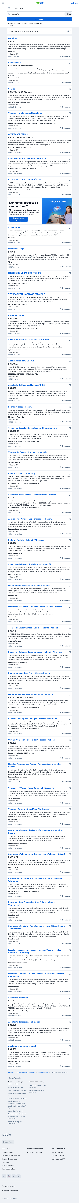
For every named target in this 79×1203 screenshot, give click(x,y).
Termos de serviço (8, 1186)
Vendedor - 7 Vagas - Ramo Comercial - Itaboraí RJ (31, 788)
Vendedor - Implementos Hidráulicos (25, 113)
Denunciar (66, 56)
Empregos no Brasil (9, 1169)
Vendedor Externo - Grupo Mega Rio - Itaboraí (28, 809)
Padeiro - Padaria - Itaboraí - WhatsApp (26, 540)
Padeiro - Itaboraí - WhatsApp (21, 473)
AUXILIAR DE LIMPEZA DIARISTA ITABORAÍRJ (28, 340)
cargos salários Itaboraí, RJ (17, 1090)
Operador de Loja (16, 249)
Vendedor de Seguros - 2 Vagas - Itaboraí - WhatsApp (32, 719)
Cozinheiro (13, 38)
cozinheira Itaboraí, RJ (15, 1087)
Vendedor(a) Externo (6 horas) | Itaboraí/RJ (27, 452)
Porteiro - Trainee (16, 315)
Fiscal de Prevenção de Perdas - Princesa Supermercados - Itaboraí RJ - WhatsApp (35, 951)
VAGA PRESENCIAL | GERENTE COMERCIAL (27, 158)
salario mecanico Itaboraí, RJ (17, 1098)
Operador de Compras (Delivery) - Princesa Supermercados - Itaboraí (35, 831)
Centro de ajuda (8, 1166)
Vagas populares (58, 1152)
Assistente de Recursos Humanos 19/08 (26, 385)
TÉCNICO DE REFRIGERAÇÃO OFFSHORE (26, 294)
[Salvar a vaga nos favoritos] (69, 38)
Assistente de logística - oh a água (24, 1022)
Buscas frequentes (15, 1078)
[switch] (69, 31)
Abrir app (74, 3)
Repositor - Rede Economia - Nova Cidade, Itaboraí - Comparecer (31, 903)
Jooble (14, 1198)
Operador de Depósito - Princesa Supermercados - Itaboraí (35, 607)
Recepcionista (14, 62)
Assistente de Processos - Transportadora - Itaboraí (32, 495)
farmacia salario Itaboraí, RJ (17, 1114)
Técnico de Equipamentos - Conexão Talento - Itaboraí (33, 628)
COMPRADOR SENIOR (18, 134)
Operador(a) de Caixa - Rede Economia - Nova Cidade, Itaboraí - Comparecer (37, 975)
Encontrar (39, 19)
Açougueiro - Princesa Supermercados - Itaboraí (30, 519)
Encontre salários (58, 1156)
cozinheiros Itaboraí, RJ (15, 1111)
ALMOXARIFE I (14, 228)
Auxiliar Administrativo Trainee (22, 361)
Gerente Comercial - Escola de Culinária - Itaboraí (30, 694)
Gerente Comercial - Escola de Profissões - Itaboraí (31, 740)
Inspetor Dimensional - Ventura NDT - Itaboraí (29, 585)
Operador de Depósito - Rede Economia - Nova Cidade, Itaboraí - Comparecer (36, 927)
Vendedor (12, 89)
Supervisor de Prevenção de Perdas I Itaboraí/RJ (30, 564)
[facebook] (4, 1176)
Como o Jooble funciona (11, 1156)
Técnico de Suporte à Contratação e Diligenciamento (32, 428)
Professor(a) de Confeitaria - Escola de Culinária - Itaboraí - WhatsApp (35, 879)
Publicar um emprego (34, 1152)
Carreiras (5, 1162)
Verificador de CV (58, 1159)
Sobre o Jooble (7, 1152)
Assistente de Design (18, 998)
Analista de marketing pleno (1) (22, 1046)
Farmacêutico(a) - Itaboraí (20, 407)
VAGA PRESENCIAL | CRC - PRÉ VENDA (25, 180)
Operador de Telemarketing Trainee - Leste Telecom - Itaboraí (36, 854)
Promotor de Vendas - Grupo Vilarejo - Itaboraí (29, 673)
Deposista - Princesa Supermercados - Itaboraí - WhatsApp (35, 652)
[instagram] (9, 1176)
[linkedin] (18, 1176)
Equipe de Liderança (9, 1159)
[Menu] (3, 3)
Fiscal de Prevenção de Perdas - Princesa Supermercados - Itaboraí (35, 765)
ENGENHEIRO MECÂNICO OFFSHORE (24, 273)
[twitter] (14, 1176)
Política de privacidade (10, 1191)
